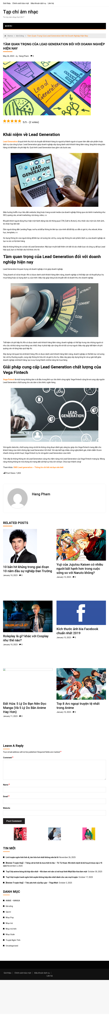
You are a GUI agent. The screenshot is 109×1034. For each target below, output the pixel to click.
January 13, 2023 (63, 577)
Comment (8, 757)
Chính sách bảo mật (20, 3)
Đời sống (9, 906)
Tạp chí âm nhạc (20, 12)
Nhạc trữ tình (11, 929)
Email (6, 796)
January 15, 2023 (63, 637)
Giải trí (8, 912)
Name (6, 784)
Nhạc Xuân (10, 934)
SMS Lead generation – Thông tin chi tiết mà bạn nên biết (38, 467)
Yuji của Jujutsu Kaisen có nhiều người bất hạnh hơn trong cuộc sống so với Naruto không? (79, 569)
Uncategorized (12, 946)
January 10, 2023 (10, 575)
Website (6, 808)
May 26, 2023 (8, 56)
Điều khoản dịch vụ (38, 3)
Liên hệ (51, 3)
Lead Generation (10, 141)
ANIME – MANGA (13, 901)
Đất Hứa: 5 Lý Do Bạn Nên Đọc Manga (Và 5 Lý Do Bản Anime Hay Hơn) (24, 708)
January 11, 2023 (10, 716)
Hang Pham (24, 56)
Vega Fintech (8, 379)
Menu (9, 26)
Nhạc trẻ (9, 923)
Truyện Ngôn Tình (13, 940)
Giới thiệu (7, 3)
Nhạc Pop (10, 917)
